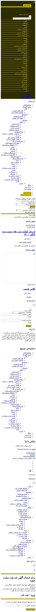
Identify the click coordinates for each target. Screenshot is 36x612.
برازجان (28, 221)
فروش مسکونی (14, 130)
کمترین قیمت (26, 314)
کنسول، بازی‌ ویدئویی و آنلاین (17, 532)
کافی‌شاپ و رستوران (8, 155)
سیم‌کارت (12, 172)
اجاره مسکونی (14, 126)
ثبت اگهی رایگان (25, 195)
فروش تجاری (14, 128)
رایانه (17, 160)
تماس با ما (27, 189)
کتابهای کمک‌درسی (17, 112)
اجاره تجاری (15, 124)
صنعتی (13, 151)
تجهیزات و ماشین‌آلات (12, 143)
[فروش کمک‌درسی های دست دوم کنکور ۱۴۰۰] (30, 225)
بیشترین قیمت (26, 320)
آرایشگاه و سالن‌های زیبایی (14, 550)
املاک (21, 122)
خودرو (21, 183)
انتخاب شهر (27, 5)
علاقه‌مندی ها (26, 96)
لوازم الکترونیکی (17, 158)
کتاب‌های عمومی (17, 110)
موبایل (13, 164)
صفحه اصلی (27, 105)
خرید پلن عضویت (25, 98)
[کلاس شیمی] (20, 282)
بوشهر (24, 198)
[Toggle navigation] (34, 2)
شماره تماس (30, 605)
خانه (33, 198)
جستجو (32, 206)
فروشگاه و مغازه (9, 153)
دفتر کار (12, 149)
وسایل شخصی (18, 132)
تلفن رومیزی (15, 177)
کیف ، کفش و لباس (12, 139)
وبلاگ (29, 185)
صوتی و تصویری (13, 176)
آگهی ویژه (28, 310)
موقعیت (28, 312)
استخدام (24, 114)
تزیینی (17, 135)
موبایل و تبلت (14, 162)
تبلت (13, 166)
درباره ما (28, 187)
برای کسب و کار (17, 141)
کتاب (25, 109)
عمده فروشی (14, 156)
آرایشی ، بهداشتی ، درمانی (10, 133)
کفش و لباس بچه (13, 137)
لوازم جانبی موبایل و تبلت (14, 525)
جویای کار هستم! (17, 118)
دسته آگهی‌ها (27, 107)
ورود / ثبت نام (26, 94)
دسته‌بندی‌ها (27, 193)
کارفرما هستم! (18, 116)
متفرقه (24, 120)
